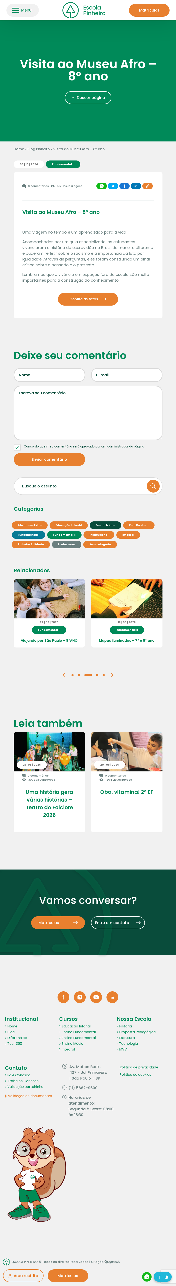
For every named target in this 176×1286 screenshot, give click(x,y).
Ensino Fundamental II (80, 1037)
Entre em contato (112, 922)
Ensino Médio (72, 1043)
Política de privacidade (139, 1067)
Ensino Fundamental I (79, 1032)
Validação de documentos (30, 1095)
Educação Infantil (76, 1026)
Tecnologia (128, 1043)
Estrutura (127, 1037)
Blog (11, 1032)
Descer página (91, 97)
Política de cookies (135, 1074)
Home (19, 149)
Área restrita (26, 1275)
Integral (68, 1049)
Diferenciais (17, 1037)
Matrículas (149, 10)
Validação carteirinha (25, 1086)
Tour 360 (14, 1043)
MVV (123, 1049)
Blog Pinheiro (38, 149)
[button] (63, 675)
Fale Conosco (18, 1075)
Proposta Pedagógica (137, 1032)
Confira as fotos (84, 299)
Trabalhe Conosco (23, 1081)
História (125, 1026)
